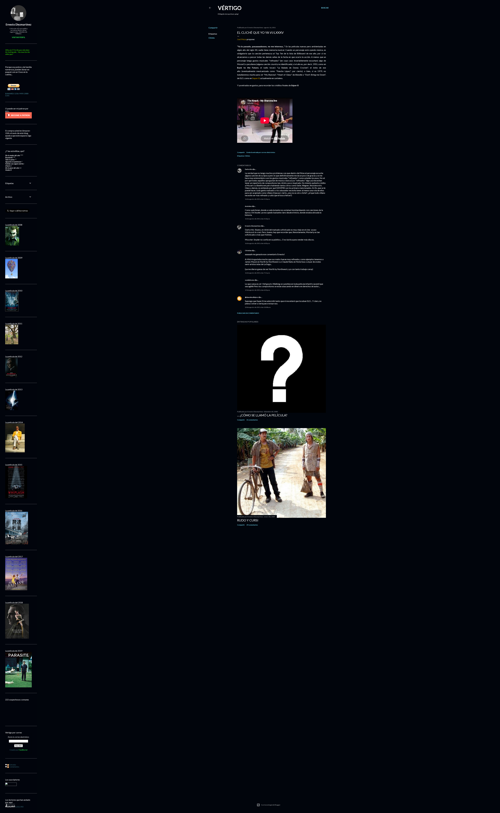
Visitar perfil (18, 37)
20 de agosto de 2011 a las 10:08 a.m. (258, 307)
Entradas (12, 765)
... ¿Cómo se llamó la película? (262, 415)
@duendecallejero (251, 297)
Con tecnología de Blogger (270, 805)
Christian (248, 250)
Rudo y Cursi (247, 520)
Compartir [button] (213, 28)
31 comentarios (252, 420)
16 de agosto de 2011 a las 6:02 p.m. (257, 243)
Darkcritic (248, 169)
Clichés (211, 38)
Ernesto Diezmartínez (253, 226)
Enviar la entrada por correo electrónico (260, 152)
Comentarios (14, 767)
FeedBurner (23, 750)
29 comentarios (252, 525)
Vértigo (230, 8)
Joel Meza (241, 39)
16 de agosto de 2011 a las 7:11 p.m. (257, 273)
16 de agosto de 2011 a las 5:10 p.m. (257, 199)
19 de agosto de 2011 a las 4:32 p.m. (257, 290)
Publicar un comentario (248, 313)
